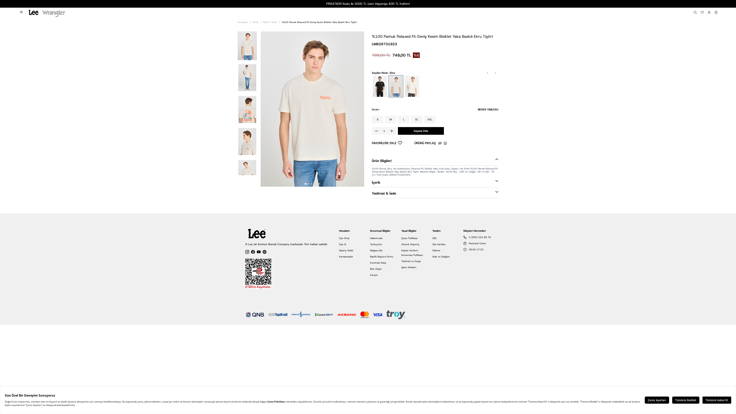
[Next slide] (495, 73)
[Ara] (695, 12)
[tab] (306, 184)
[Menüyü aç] (21, 12)
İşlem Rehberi (408, 267)
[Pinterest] (264, 253)
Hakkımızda (376, 238)
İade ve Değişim (441, 256)
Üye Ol (342, 244)
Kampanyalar (346, 256)
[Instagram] (247, 253)
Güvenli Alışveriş (410, 244)
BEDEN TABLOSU (488, 109)
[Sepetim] (716, 12)
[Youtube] (259, 253)
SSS (434, 238)
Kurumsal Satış (378, 262)
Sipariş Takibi (346, 250)
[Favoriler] (702, 12)
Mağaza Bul (376, 250)
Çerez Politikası (409, 238)
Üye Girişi (344, 238)
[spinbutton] (384, 131)
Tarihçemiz (376, 244)
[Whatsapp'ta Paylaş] (445, 143)
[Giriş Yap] (709, 12)
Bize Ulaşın (376, 268)
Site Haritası (438, 244)
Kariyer (374, 275)
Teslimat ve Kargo (411, 261)
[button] (247, 45)
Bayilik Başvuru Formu (381, 256)
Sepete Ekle (421, 131)
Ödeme (436, 250)
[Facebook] (253, 253)
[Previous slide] (488, 73)
